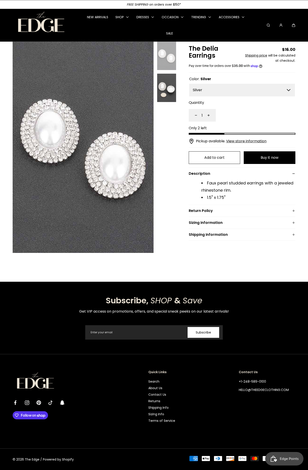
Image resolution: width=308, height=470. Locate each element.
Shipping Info (158, 407)
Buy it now (269, 157)
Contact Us (157, 394)
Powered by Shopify (58, 459)
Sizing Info (156, 414)
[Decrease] (193, 115)
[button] (293, 25)
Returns (154, 401)
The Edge (32, 459)
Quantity (196, 102)
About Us (155, 388)
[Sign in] (281, 25)
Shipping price (256, 55)
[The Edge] (41, 25)
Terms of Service (161, 420)
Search (153, 381)
